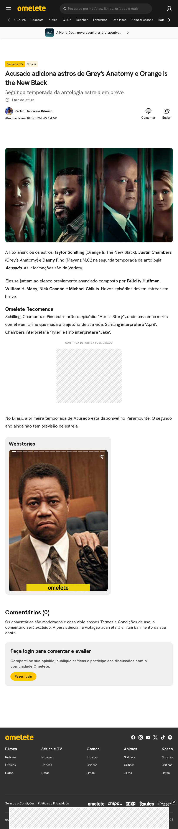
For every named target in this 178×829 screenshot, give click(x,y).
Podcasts (37, 20)
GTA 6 (67, 20)
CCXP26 (20, 20)
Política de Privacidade (53, 803)
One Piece (119, 20)
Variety (75, 268)
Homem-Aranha (142, 20)
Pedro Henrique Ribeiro (34, 111)
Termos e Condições (20, 803)
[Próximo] (169, 19)
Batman (163, 20)
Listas (9, 773)
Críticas (10, 765)
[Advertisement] (89, 130)
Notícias (10, 757)
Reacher (82, 20)
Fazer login (23, 676)
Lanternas (100, 20)
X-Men (53, 20)
